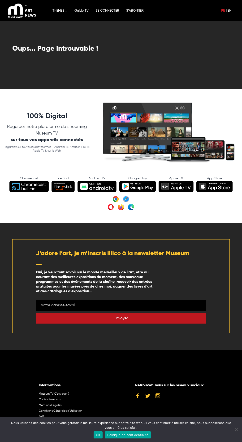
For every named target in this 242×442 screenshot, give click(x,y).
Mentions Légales (50, 405)
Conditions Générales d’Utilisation (60, 411)
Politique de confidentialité (127, 435)
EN (229, 10)
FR (223, 10)
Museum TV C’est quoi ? (54, 393)
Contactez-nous (50, 399)
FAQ (41, 416)
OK (98, 435)
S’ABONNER (135, 10)
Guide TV (81, 10)
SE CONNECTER (107, 10)
